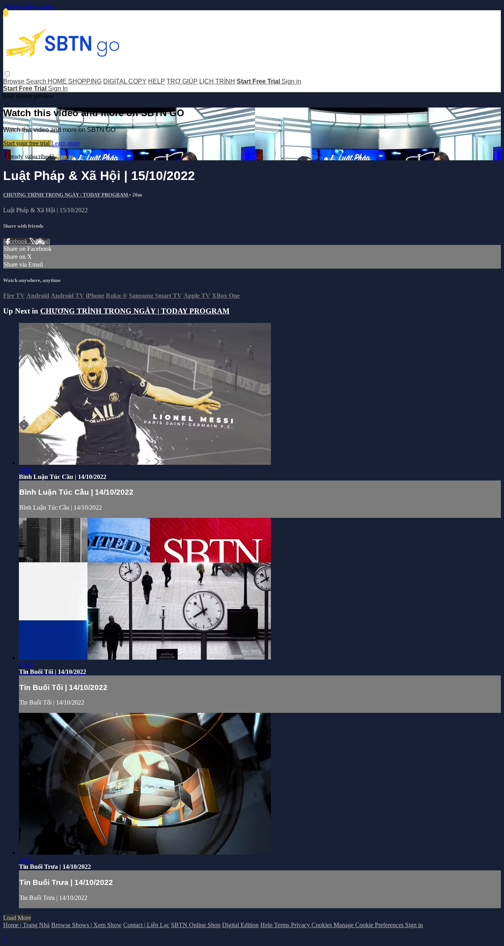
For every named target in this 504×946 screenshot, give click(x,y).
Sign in (291, 81)
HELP (156, 81)
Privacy (301, 925)
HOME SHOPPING (75, 81)
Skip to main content (28, 6)
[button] (7, 73)
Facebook (16, 241)
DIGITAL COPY (124, 81)
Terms (282, 925)
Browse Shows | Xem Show (86, 925)
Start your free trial (27, 143)
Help (267, 925)
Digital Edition (240, 925)
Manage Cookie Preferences (369, 925)
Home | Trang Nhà (26, 925)
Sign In (58, 88)
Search (37, 81)
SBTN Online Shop (195, 925)
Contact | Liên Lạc (146, 925)
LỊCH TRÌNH (217, 81)
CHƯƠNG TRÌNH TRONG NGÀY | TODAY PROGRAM (66, 195)
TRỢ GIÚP (182, 81)
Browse (14, 81)
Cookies (322, 925)
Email (42, 241)
